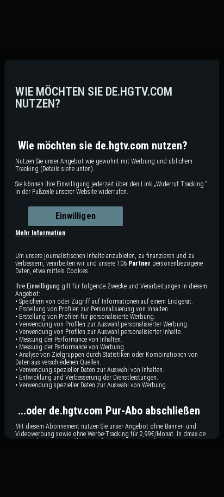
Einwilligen (75, 216)
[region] (112, 249)
